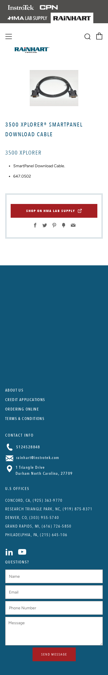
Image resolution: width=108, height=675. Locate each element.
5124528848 (27, 447)
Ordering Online (22, 409)
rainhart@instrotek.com (37, 457)
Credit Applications (25, 399)
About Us (14, 390)
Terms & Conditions (24, 418)
